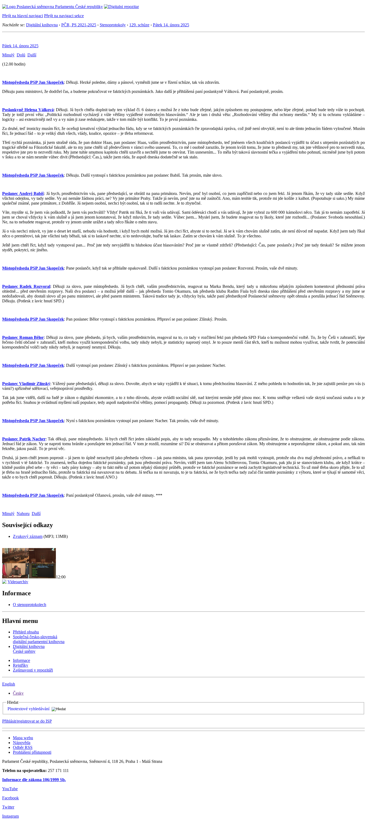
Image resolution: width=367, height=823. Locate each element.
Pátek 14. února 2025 (171, 25)
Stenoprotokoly (113, 25)
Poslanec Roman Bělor (23, 337)
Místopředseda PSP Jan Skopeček (33, 82)
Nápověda (21, 742)
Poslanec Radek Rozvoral (26, 286)
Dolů (21, 55)
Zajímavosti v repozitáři (33, 670)
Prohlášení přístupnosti (32, 752)
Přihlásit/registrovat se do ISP (27, 721)
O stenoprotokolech (29, 604)
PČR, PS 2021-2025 (78, 25)
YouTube (10, 788)
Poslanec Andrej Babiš (23, 193)
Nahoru (23, 513)
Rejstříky (20, 665)
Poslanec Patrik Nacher (24, 439)
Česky (18, 693)
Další (31, 55)
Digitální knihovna (42, 25)
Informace (21, 660)
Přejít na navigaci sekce (64, 15)
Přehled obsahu (26, 632)
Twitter (8, 807)
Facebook (10, 798)
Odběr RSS (23, 747)
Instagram (10, 816)
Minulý (8, 55)
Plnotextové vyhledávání (28, 708)
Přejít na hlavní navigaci (22, 15)
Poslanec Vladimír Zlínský (26, 383)
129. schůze (139, 25)
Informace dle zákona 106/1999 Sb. (34, 779)
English (8, 684)
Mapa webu (23, 737)
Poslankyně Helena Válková (28, 109)
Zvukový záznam (27, 536)
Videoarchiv (18, 581)
